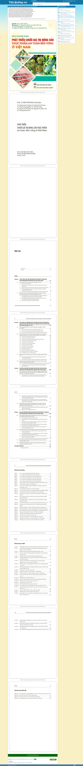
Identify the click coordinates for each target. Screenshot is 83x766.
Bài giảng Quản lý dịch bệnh (64, 41)
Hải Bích (17, 759)
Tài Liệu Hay (33, 0)
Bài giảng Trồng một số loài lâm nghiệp (66, 35)
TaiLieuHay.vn (15, 765)
